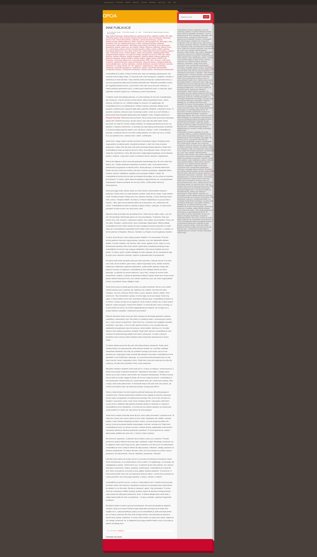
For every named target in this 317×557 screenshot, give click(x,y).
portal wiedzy (209, 69)
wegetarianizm (148, 66)
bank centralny (125, 38)
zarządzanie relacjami (113, 69)
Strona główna (109, 2)
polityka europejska (134, 56)
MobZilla (121, 530)
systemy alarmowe (128, 64)
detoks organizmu (138, 42)
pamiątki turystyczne (149, 55)
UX (129, 66)
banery (116, 38)
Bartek (128, 2)
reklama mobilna (127, 58)
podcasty (109, 56)
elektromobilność (122, 45)
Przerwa (144, 2)
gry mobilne (134, 47)
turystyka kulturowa (158, 64)
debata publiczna (124, 42)
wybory (144, 68)
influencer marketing (152, 47)
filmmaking (152, 45)
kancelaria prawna (138, 49)
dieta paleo (164, 42)
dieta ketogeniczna (152, 42)
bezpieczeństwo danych (139, 38)
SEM (147, 60)
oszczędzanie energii (133, 55)
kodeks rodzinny (163, 49)
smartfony (109, 62)
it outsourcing (113, 49)
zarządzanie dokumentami (157, 68)
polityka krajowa (147, 56)
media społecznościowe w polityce (154, 51)
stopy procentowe (149, 62)
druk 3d (116, 43)
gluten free (125, 47)
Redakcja (152, 2)
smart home (166, 60)
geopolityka (110, 47)
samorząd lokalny (138, 60)
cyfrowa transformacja (148, 40)
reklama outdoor (139, 58)
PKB (159, 55)
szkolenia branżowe (143, 64)
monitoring (114, 53)
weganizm (138, 66)
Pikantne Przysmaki (113, 118)
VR (132, 66)
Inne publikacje (118, 28)
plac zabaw (166, 55)
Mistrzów (136, 2)
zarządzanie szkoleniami (131, 69)
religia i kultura (151, 58)
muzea (121, 53)
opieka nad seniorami (144, 53)
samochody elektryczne (122, 60)
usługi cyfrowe (122, 66)
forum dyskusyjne (163, 45)
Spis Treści (161, 2)
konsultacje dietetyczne (114, 51)
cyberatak (135, 40)
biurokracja (167, 38)
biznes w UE (110, 40)
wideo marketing (160, 66)
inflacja (141, 47)
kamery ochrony (125, 49)
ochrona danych (130, 53)
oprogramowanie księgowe (115, 55)
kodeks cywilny (150, 49)
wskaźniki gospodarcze (123, 68)
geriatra (117, 47)
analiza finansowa (116, 36)
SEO (152, 60)
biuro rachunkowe (155, 38)
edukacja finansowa (149, 43)
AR (166, 36)
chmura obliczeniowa (123, 40)
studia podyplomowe (113, 64)
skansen (158, 60)
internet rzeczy (166, 47)
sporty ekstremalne (135, 62)
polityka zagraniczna (161, 56)
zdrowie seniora (146, 69)
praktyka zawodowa (113, 58)
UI (115, 66)
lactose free (137, 51)
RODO (160, 58)
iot (107, 49)
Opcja (110, 16)
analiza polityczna (130, 36)
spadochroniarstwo (120, 62)
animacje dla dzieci (144, 36)
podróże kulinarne (119, 56)
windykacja (110, 68)
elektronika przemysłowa (138, 45)
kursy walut (128, 51)
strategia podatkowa (164, 62)
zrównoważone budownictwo (163, 69)
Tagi (169, 2)
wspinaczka (136, 68)
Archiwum (119, 2)
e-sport (138, 43)
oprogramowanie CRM (161, 53)
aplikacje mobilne (158, 36)
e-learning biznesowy (127, 43)
